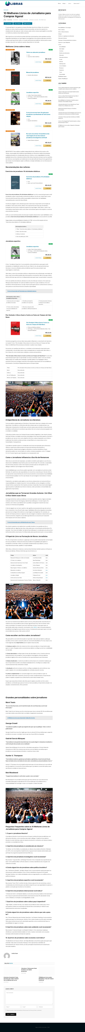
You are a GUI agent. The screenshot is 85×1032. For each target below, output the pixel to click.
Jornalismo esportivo (32, 92)
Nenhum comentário (34, 19)
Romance (61, 68)
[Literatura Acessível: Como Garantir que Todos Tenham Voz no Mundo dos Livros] (12, 971)
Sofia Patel (10, 19)
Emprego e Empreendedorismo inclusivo (67, 40)
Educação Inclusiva (62, 38)
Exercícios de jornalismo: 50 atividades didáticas (37, 177)
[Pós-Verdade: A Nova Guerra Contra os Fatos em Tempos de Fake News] (15, 328)
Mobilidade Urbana (62, 76)
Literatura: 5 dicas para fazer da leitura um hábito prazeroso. (29, 970)
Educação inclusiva (63, 57)
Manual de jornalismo (32, 72)
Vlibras (59, 3)
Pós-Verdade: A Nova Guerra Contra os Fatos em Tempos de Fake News (37, 323)
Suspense (61, 70)
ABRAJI (35, 627)
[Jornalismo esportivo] (15, 98)
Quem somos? (76, 3)
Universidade (62, 74)
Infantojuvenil (62, 63)
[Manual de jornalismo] (15, 78)
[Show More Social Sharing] (34, 23)
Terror (60, 72)
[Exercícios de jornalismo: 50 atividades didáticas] (15, 182)
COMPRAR (47, 61)
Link (46, 570)
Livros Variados (62, 65)
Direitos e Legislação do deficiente (66, 36)
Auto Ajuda (61, 48)
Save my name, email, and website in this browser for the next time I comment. (24, 1010)
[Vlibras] (13, 3)
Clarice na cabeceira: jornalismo (35, 52)
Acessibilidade (62, 46)
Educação (6, 10)
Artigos (63, 3)
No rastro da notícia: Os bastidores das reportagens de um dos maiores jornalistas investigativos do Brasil (37, 135)
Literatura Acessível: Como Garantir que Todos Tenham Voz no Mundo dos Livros (11, 979)
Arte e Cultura (61, 29)
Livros (69, 3)
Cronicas (61, 51)
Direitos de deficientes (64, 53)
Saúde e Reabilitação (63, 78)
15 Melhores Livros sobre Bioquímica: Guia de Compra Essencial (46, 979)
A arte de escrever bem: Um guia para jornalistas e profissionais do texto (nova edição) (38, 114)
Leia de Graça (38, 61)
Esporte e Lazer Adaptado (64, 42)
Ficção (60, 59)
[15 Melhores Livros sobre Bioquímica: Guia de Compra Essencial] (47, 971)
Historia (61, 61)
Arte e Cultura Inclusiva (63, 31)
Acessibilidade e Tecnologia (64, 27)
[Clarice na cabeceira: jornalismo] (15, 58)
